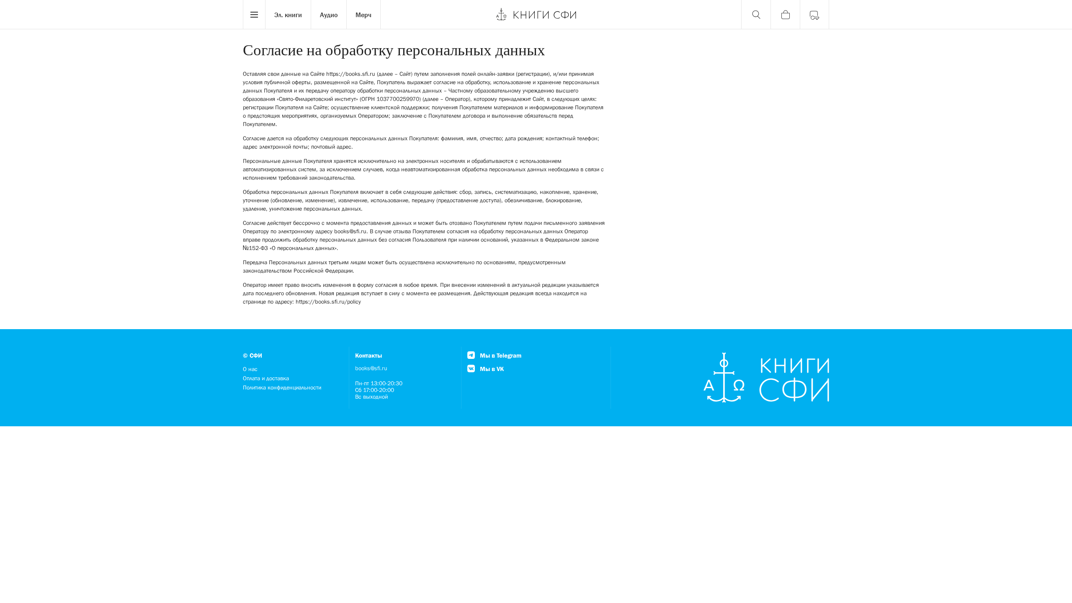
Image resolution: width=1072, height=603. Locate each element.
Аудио (329, 14)
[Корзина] (785, 14)
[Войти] (814, 14)
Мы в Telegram (499, 355)
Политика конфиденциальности (282, 387)
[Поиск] (755, 14)
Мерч (363, 14)
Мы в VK (491, 368)
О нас (250, 369)
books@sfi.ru (371, 368)
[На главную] (536, 14)
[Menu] (254, 14)
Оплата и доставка (266, 378)
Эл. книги (288, 14)
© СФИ (252, 355)
